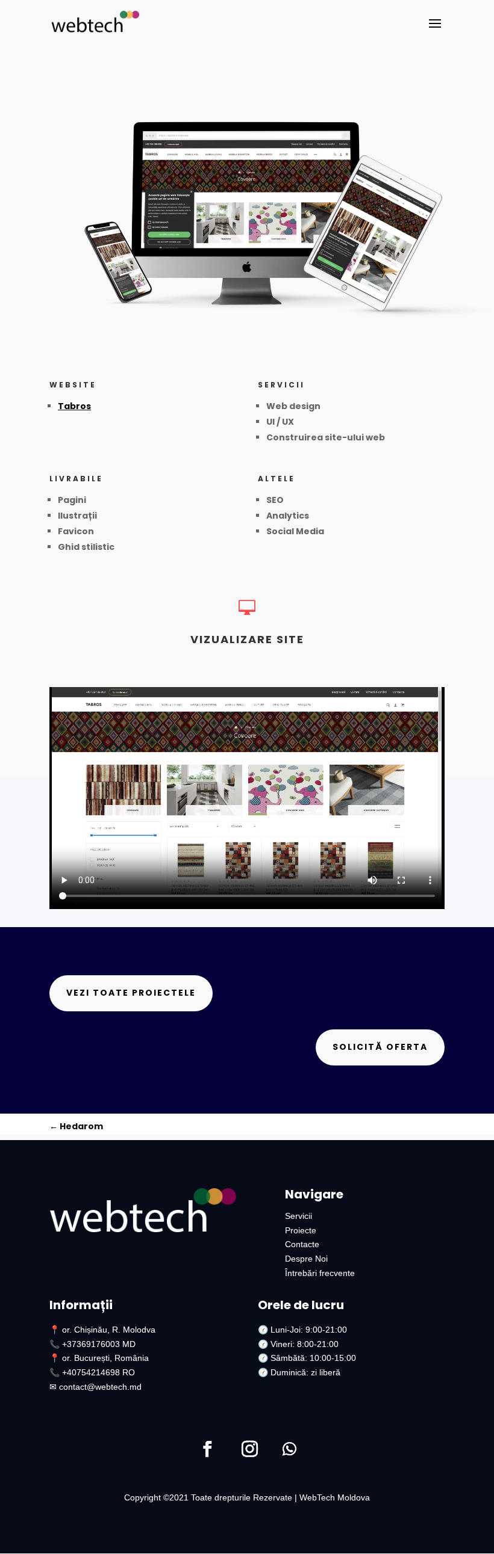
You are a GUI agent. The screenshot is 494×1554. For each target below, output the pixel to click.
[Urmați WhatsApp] (289, 1449)
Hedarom (76, 1126)
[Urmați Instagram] (249, 1449)
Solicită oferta (380, 1047)
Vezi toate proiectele (131, 993)
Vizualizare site (247, 639)
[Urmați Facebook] (207, 1449)
